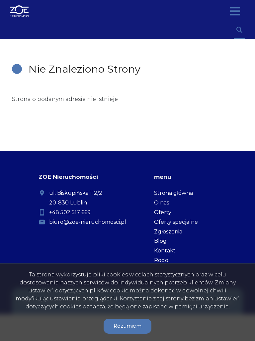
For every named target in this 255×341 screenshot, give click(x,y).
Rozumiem (127, 326)
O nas (161, 202)
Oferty (162, 212)
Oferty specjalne (176, 222)
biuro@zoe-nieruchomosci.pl (87, 222)
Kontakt (165, 250)
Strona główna (173, 193)
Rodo (161, 260)
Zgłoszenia (168, 231)
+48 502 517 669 (70, 212)
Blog (160, 241)
